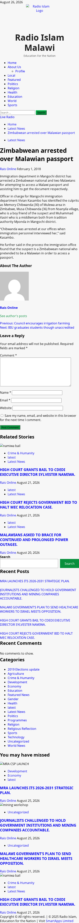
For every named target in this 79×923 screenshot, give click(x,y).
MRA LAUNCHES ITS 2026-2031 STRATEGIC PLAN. (35, 581)
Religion (13, 88)
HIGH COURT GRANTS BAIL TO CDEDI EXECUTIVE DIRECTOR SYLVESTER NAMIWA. (37, 472)
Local (11, 75)
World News (16, 745)
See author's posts (13, 316)
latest (12, 457)
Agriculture (16, 674)
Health (12, 92)
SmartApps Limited (59, 921)
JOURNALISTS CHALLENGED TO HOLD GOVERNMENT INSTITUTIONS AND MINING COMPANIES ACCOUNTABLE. (38, 594)
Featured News (19, 695)
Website (6, 408)
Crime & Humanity (21, 453)
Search (5, 557)
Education (15, 96)
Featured (14, 80)
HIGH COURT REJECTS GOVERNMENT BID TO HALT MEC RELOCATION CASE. (38, 505)
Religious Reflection (22, 729)
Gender (13, 699)
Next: (37, 327)
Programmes (17, 720)
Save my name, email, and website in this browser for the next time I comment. (38, 417)
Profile (20, 71)
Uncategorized (18, 741)
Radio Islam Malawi (39, 42)
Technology (16, 737)
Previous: (35, 323)
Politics (13, 84)
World (12, 101)
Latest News (16, 140)
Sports (12, 105)
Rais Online (8, 169)
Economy (14, 686)
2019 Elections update (24, 669)
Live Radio (7, 117)
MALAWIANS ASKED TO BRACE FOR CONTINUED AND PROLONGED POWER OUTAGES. (34, 539)
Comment (8, 355)
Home (12, 63)
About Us (14, 67)
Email (5, 400)
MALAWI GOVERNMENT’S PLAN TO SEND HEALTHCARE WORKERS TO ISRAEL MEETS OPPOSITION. (39, 609)
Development (17, 682)
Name (5, 392)
